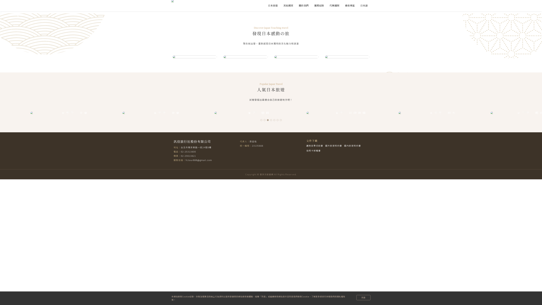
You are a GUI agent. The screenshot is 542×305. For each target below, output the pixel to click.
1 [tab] (261, 120)
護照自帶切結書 (314, 145)
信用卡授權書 (313, 150)
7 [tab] (281, 120)
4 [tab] (271, 120)
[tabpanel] (74, 113)
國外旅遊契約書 (333, 145)
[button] (40, 12)
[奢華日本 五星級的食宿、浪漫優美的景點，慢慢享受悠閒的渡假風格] (195, 56)
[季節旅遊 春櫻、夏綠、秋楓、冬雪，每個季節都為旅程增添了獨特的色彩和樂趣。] (347, 56)
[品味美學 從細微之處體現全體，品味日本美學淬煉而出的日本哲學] (245, 56)
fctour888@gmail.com (199, 160)
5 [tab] (274, 120)
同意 (363, 297)
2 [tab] (264, 120)
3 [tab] (268, 120)
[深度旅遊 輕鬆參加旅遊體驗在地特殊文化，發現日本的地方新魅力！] (296, 56)
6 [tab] (277, 120)
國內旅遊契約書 (352, 145)
